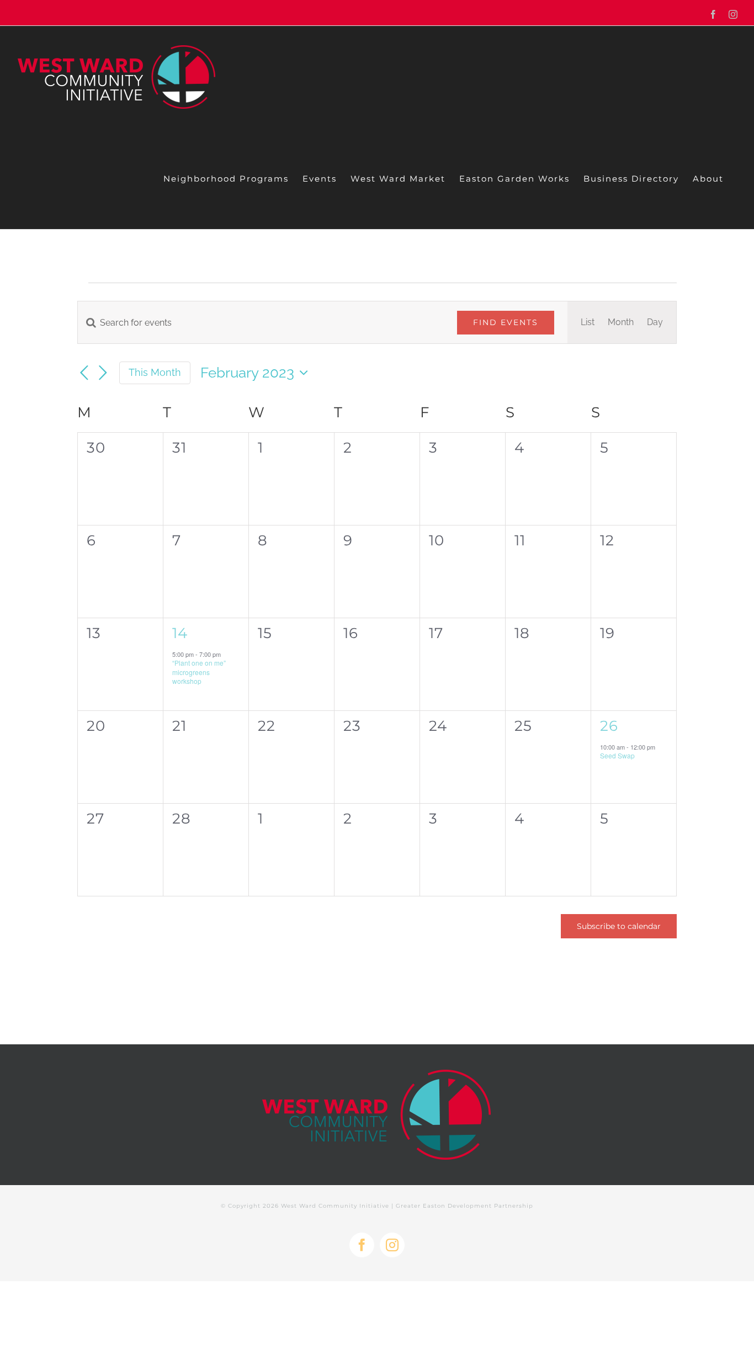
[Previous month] (84, 373)
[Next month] (102, 373)
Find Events (505, 322)
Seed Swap (617, 755)
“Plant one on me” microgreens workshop (199, 672)
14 (180, 633)
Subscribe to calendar (619, 926)
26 (609, 726)
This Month (155, 372)
